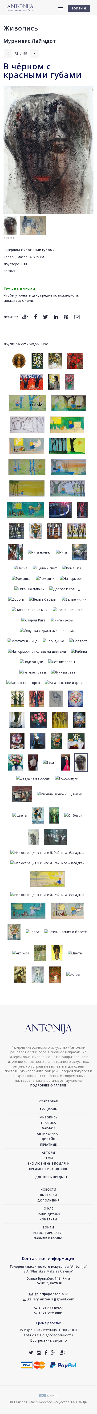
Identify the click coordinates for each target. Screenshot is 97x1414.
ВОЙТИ (78, 8)
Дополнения (48, 1200)
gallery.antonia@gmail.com (50, 1299)
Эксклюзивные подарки (49, 1163)
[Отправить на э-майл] (76, 316)
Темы (48, 1158)
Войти (48, 1227)
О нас (48, 1208)
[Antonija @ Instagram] (39, 1352)
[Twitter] (45, 316)
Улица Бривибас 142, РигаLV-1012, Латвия (48, 1280)
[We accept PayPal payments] (63, 1364)
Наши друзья (48, 1214)
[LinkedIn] (56, 316)
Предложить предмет (49, 1177)
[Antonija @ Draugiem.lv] (62, 1352)
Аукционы (49, 1109)
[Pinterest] (66, 316)
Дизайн (48, 1139)
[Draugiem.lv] (24, 316)
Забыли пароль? (48, 1238)
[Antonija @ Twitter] (31, 1352)
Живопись (21, 28)
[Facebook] (35, 316)
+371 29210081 (50, 1313)
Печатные (48, 1145)
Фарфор (48, 1128)
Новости (48, 1190)
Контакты (48, 1219)
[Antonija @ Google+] (53, 1352)
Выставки (48, 1195)
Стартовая (48, 1101)
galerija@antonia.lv (50, 1294)
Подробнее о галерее (48, 1085)
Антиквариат (48, 1134)
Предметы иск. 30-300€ (48, 1169)
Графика (48, 1123)
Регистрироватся (48, 1233)
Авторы (48, 1153)
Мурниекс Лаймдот (30, 41)
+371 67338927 (50, 1308)
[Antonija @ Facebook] (45, 1352)
